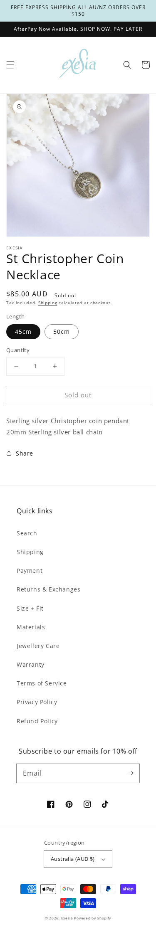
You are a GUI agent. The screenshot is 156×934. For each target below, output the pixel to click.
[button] (10, 65)
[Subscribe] (130, 773)
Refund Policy (37, 721)
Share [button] (24, 453)
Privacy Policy (37, 702)
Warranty (31, 664)
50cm (61, 331)
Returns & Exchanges (48, 589)
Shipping (47, 303)
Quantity (18, 350)
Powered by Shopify (92, 918)
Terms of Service (42, 683)
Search (27, 533)
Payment (29, 570)
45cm (23, 331)
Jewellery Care (38, 646)
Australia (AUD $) (73, 859)
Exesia (67, 918)
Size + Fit (30, 608)
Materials (31, 627)
